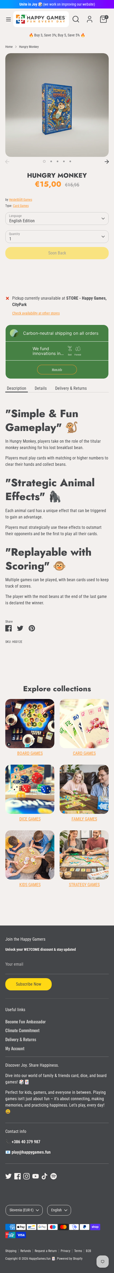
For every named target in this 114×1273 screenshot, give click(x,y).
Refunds (25, 1251)
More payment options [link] (57, 282)
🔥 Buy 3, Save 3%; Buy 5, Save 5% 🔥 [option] (57, 35)
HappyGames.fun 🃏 (42, 1259)
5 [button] (70, 161)
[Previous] (7, 162)
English (56, 1210)
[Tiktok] (44, 1176)
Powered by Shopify (69, 1259)
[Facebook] (17, 1176)
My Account (14, 1048)
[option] (57, 105)
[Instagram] (26, 1176)
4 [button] (64, 161)
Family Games (84, 819)
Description (16, 388)
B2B (88, 1251)
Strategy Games (84, 884)
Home (9, 47)
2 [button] (51, 161)
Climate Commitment (22, 1030)
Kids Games (30, 884)
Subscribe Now (28, 984)
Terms (78, 1251)
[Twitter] (8, 1176)
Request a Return (46, 1251)
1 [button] (44, 161)
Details (41, 388)
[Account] (89, 16)
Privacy (65, 1251)
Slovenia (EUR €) (21, 1210)
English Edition (22, 220)
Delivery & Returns (71, 388)
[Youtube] (35, 1176)
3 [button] (57, 161)
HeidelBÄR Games (20, 200)
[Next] (107, 162)
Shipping (10, 1251)
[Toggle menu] (7, 19)
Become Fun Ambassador (25, 1021)
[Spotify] (53, 1176)
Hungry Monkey (29, 47)
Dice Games (30, 819)
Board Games (30, 753)
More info (57, 369)
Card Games (21, 206)
